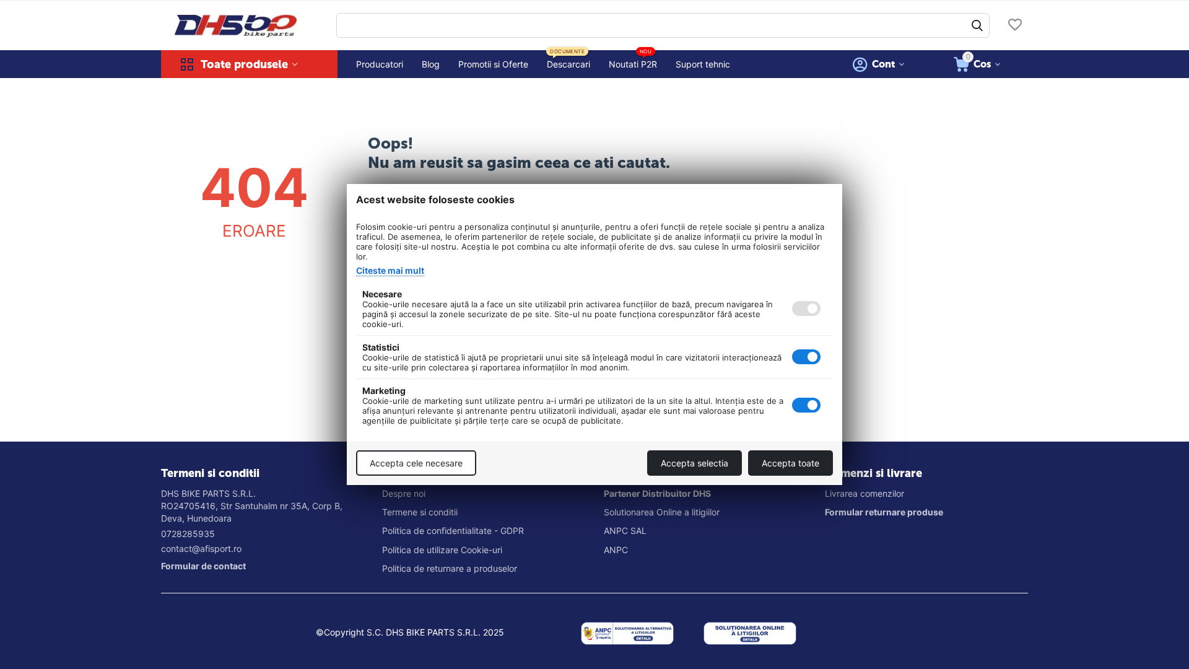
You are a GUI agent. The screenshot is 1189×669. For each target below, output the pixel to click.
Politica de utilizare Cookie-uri (442, 549)
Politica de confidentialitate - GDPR (453, 530)
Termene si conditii (420, 512)
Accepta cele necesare (416, 463)
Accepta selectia (694, 463)
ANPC (616, 549)
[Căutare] (977, 25)
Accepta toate (790, 463)
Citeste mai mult (390, 270)
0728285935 (188, 533)
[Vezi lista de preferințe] (1015, 26)
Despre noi (403, 493)
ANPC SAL (625, 530)
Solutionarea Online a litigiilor (662, 512)
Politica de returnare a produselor (449, 568)
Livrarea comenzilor (864, 493)
